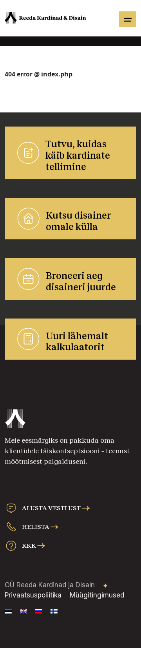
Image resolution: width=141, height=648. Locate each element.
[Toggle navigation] (127, 19)
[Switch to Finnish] (54, 611)
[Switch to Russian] (38, 611)
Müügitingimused (97, 595)
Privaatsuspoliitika (33, 595)
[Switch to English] (23, 611)
